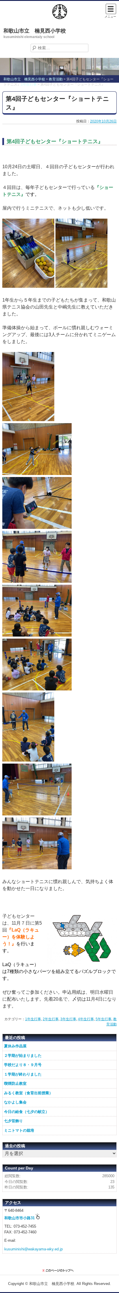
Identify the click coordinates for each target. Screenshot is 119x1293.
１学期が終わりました (23, 1074)
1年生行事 (33, 1019)
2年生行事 (51, 1019)
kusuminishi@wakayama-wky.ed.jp (33, 1249)
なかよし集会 (15, 1102)
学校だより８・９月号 (23, 1065)
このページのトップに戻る (59, 1270)
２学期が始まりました (23, 1055)
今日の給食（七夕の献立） (26, 1112)
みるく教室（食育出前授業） (28, 1093)
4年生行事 (86, 1019)
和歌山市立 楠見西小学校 (34, 31)
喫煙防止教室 (15, 1083)
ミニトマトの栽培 (19, 1130)
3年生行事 (68, 1019)
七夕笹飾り (13, 1121)
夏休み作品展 (15, 1046)
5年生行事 (103, 1019)
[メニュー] (111, 9)
